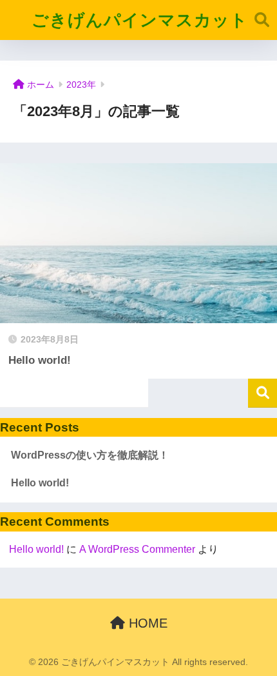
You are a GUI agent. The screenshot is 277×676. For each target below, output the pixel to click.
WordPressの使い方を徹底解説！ (90, 455)
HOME (146, 623)
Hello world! (40, 482)
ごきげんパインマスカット (140, 20)
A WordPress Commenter (137, 549)
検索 (262, 393)
